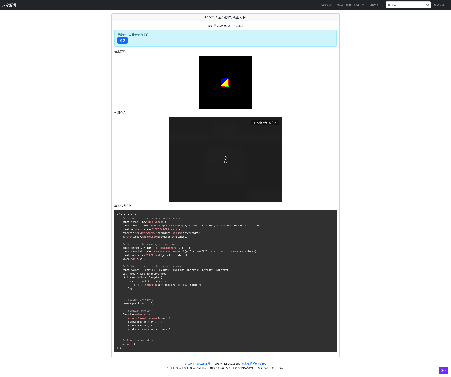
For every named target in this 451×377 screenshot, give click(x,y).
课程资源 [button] (326, 5)
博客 (348, 5)
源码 (340, 5)
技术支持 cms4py (253, 364)
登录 (122, 40)
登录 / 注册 (440, 5)
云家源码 (9, 4)
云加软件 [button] (373, 5)
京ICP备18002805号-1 (199, 364)
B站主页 (359, 5)
